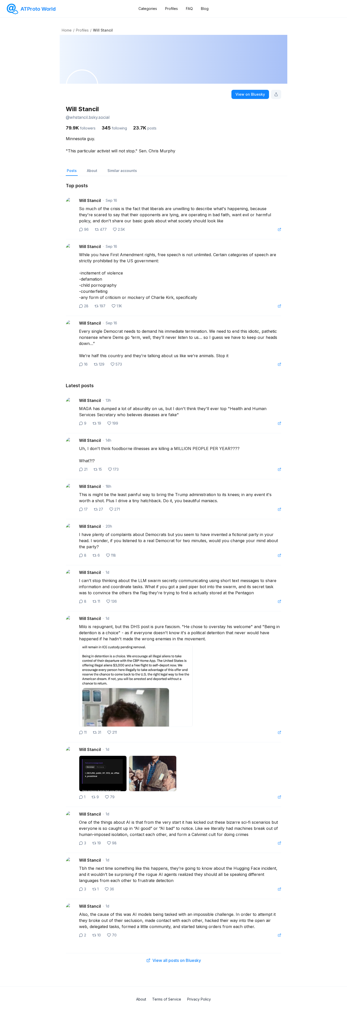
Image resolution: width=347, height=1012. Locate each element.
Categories (147, 8)
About (92, 170)
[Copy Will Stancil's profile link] (276, 94)
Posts (72, 170)
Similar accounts (122, 170)
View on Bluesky (250, 94)
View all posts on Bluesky (176, 960)
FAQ (189, 8)
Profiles (171, 8)
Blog (205, 8)
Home (67, 30)
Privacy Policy (199, 999)
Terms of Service (166, 999)
